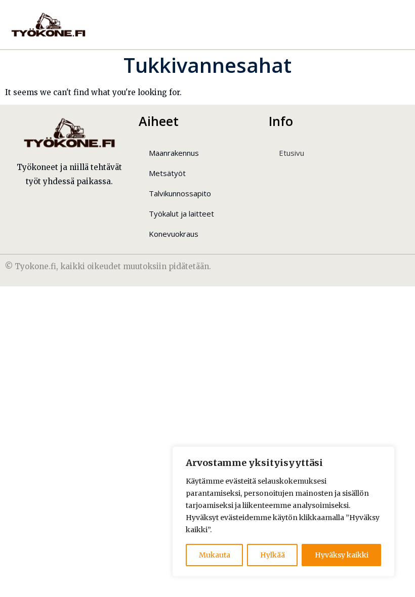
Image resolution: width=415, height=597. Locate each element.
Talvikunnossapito (180, 193)
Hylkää (272, 555)
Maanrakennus (174, 153)
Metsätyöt (167, 173)
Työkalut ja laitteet (181, 213)
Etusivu (291, 153)
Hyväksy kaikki (341, 555)
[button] (384, 24)
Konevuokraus (173, 234)
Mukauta (214, 555)
